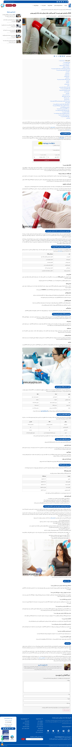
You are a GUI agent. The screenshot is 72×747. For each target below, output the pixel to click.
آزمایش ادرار (60, 251)
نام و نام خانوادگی (56, 145)
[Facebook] (67, 1)
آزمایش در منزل (42, 658)
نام (69, 694)
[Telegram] (57, 1)
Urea (68, 130)
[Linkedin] (61, 1)
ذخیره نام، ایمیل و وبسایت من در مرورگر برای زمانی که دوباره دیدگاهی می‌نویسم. (55, 707)
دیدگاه (68, 680)
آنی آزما (65, 5)
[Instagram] (65, 1)
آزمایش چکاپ (52, 518)
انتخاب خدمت (43, 155)
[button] (64, 56)
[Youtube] (59, 1)
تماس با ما (44, 5)
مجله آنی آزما (50, 5)
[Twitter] (63, 1)
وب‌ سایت (68, 703)
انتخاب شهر (57, 155)
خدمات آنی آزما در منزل (58, 5)
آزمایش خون (52, 127)
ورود (14, 5)
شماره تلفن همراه (56, 150)
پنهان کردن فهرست (62, 60)
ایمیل (68, 698)
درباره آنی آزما (36, 5)
